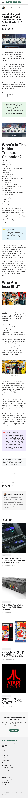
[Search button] (25, 2)
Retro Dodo (4, 794)
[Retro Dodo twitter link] (5, 746)
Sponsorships (5, 760)
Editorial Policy (5, 770)
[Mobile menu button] (3, 2)
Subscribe (14, 730)
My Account (5, 755)
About (3, 750)
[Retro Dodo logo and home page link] (13, 2)
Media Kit (4, 762)
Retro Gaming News (6, 555)
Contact (4, 784)
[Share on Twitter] (5, 29)
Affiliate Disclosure (6, 775)
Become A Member (6, 753)
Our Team (4, 757)
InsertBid (4, 60)
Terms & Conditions (6, 777)
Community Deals (6, 782)
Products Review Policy (7, 767)
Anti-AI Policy (5, 772)
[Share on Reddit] (9, 29)
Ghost (22, 792)
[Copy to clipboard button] (12, 29)
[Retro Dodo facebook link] (3, 746)
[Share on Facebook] (3, 29)
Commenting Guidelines (7, 780)
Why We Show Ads (6, 765)
